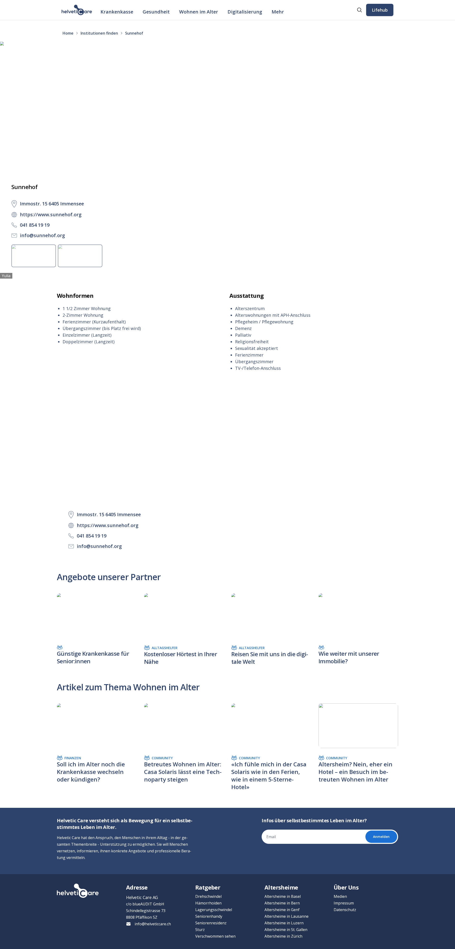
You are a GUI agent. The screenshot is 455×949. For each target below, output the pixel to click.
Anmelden (381, 836)
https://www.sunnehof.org (51, 214)
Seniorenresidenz (211, 923)
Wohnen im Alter (198, 12)
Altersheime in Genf (282, 909)
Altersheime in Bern (282, 903)
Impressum (344, 903)
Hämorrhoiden (208, 903)
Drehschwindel (208, 896)
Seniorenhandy (208, 916)
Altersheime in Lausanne (286, 916)
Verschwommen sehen (215, 936)
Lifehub (380, 10)
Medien (340, 896)
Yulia (6, 275)
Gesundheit (156, 12)
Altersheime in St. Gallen (285, 929)
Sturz (200, 929)
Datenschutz (345, 909)
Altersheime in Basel (282, 896)
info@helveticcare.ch (153, 923)
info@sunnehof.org (42, 235)
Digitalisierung (245, 12)
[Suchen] (359, 10)
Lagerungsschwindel (213, 909)
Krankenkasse (116, 12)
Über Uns (346, 887)
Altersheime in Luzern (284, 923)
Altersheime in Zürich (283, 936)
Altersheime (281, 887)
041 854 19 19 (35, 225)
